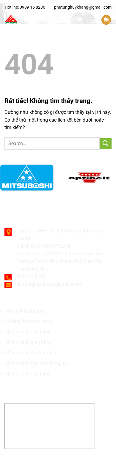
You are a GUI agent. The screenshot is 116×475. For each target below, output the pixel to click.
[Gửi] (106, 143)
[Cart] (106, 20)
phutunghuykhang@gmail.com (83, 7)
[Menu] (93, 22)
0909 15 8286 (32, 7)
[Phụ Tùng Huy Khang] (45, 19)
